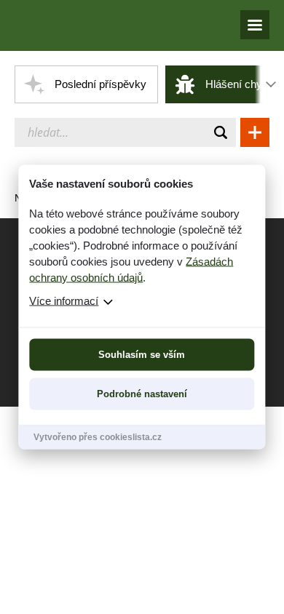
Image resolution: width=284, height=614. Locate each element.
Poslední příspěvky (100, 84)
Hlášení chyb (236, 84)
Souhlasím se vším (141, 354)
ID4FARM (82, 25)
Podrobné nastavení (142, 393)
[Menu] (255, 24)
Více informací (63, 301)
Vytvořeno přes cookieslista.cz (97, 437)
